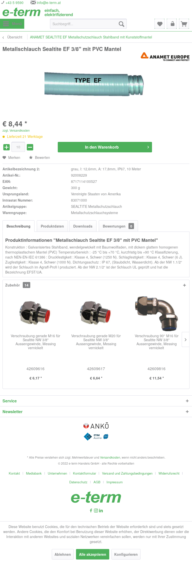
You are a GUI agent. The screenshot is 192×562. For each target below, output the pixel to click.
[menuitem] (12, 24)
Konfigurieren (126, 554)
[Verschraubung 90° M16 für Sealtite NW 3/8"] (156, 313)
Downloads (82, 226)
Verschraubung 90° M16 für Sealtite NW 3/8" (156, 342)
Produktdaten (52, 226)
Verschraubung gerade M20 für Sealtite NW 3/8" (96, 342)
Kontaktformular (84, 473)
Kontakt (14, 473)
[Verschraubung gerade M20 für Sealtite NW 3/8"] (96, 313)
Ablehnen (62, 554)
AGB (97, 482)
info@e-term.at (49, 2)
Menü (17, 23)
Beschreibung (18, 226)
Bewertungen (117, 226)
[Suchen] (121, 24)
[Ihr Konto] (172, 24)
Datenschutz (78, 482)
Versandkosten (110, 457)
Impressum (114, 482)
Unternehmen (57, 473)
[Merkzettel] (159, 24)
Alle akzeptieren (92, 554)
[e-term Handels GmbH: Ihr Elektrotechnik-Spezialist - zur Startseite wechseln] (37, 11)
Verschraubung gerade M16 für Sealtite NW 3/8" (35, 342)
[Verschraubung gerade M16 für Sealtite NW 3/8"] (35, 313)
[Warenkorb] (184, 24)
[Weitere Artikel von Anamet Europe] (165, 56)
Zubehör (16, 284)
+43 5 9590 (14, 2)
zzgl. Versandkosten (16, 130)
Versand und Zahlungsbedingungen (127, 473)
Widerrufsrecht (169, 473)
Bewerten (42, 157)
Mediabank (34, 473)
